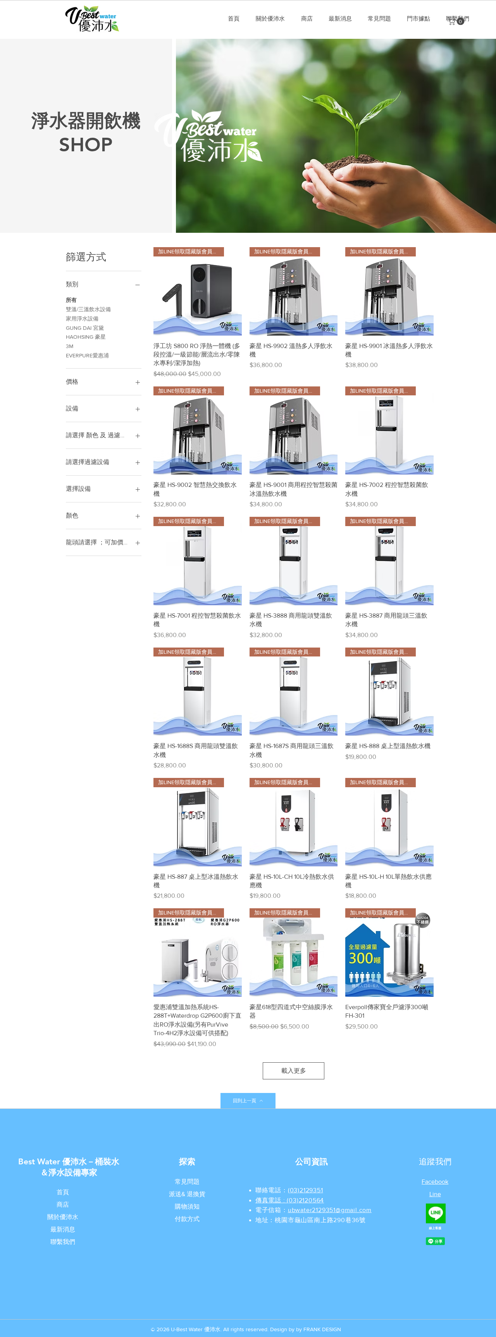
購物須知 (187, 1206)
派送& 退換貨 (187, 1194)
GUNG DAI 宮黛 (85, 328)
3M (69, 346)
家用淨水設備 (82, 318)
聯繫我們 (62, 1241)
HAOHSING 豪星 (86, 337)
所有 (71, 300)
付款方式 (187, 1219)
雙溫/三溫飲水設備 (88, 309)
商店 (63, 1204)
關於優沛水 (62, 1217)
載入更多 (293, 1070)
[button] (457, 21)
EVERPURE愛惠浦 (87, 355)
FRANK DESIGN (322, 1329)
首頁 (63, 1192)
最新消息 (62, 1229)
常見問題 (187, 1181)
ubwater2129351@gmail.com (330, 1210)
